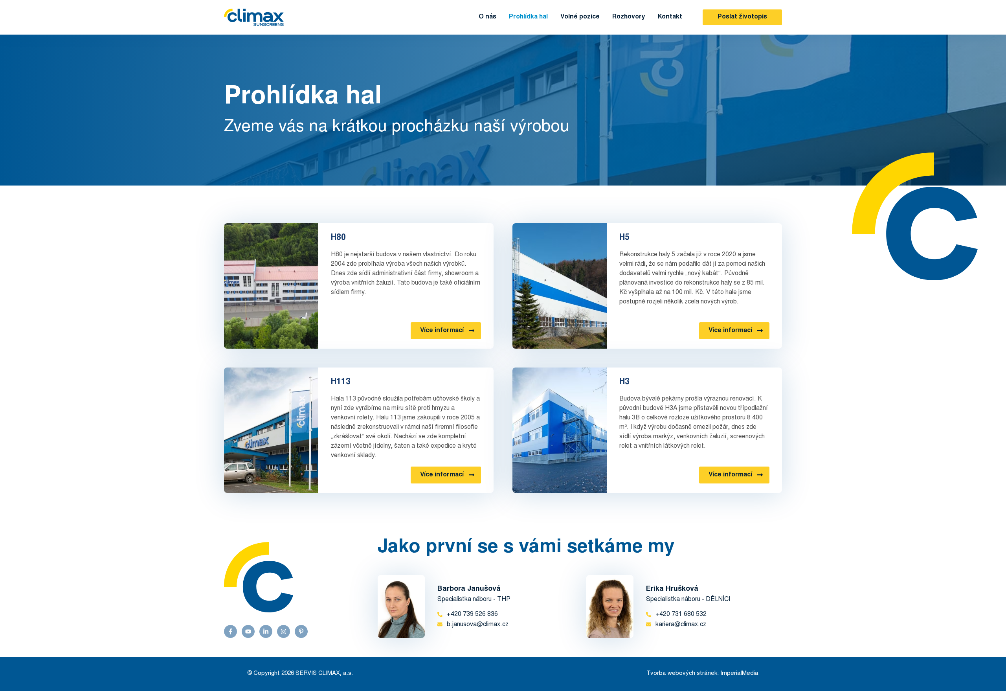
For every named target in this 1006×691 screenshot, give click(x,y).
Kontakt (670, 17)
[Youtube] (248, 631)
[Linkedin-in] (265, 631)
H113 (341, 382)
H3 (624, 382)
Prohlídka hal (528, 17)
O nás (487, 17)
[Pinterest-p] (301, 631)
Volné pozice (580, 17)
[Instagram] (283, 631)
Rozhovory (628, 17)
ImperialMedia (739, 673)
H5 (624, 237)
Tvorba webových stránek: (682, 673)
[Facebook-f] (230, 631)
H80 (338, 237)
